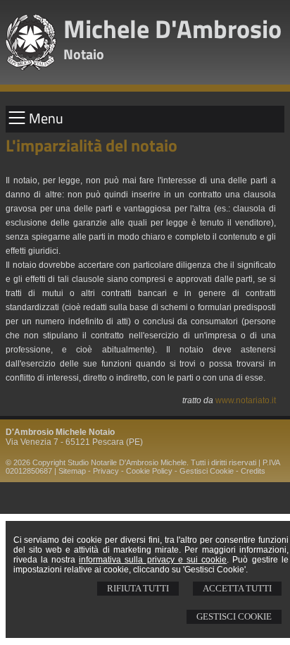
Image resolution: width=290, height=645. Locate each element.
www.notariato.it (245, 400)
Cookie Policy (149, 471)
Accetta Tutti (237, 588)
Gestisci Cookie (234, 616)
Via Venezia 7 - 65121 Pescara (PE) (74, 442)
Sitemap (72, 471)
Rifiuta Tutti (138, 588)
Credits (253, 471)
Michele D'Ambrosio (172, 28)
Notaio (83, 54)
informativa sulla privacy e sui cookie (153, 560)
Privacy (106, 471)
